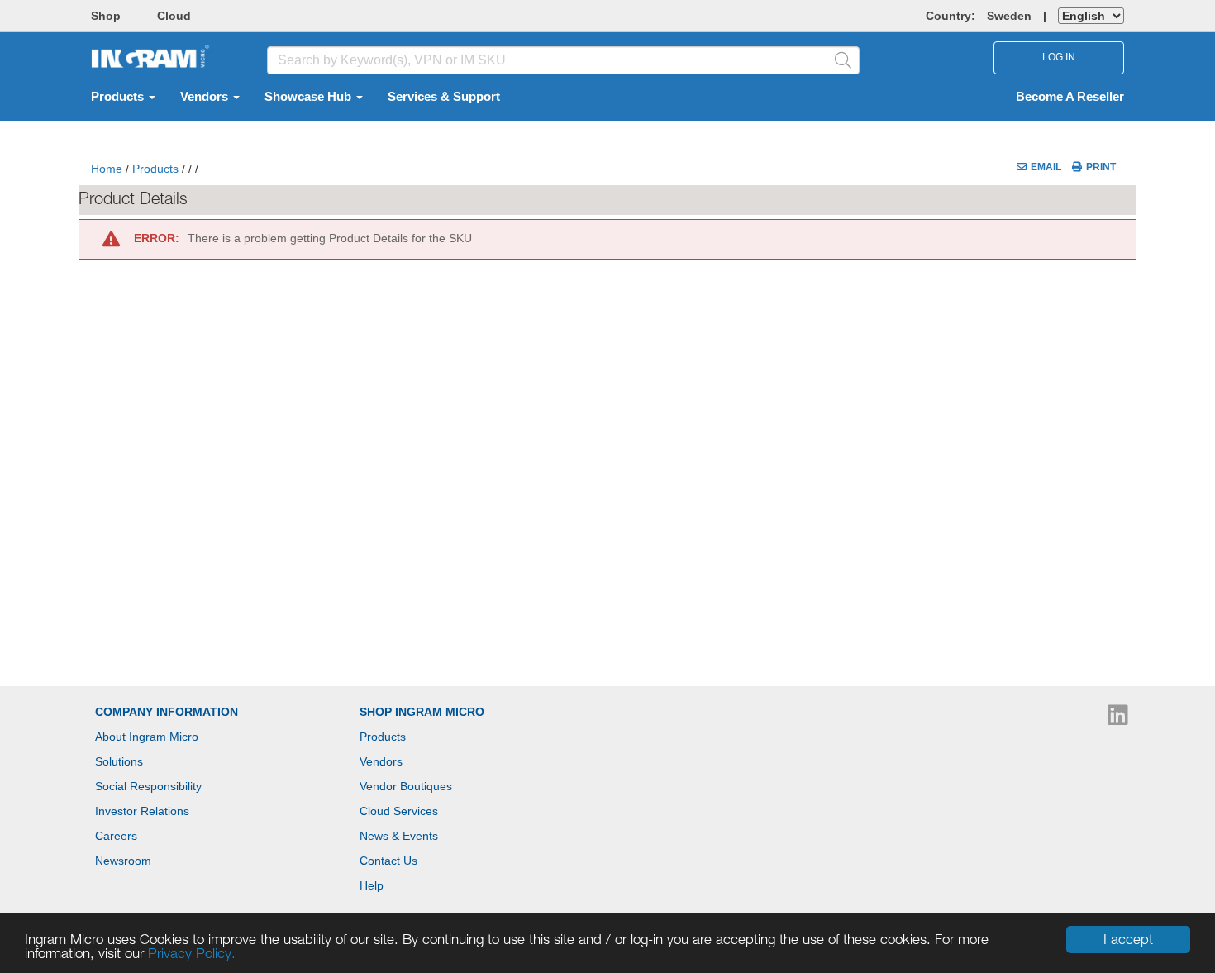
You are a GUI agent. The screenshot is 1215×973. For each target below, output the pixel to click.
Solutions (119, 761)
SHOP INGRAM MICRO (422, 711)
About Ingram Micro (146, 736)
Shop (106, 15)
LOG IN (1058, 57)
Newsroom (123, 860)
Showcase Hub (309, 96)
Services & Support (444, 96)
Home (106, 168)
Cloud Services (399, 811)
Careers (116, 835)
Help (372, 885)
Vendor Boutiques (406, 786)
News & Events (399, 835)
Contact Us (388, 860)
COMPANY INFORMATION (166, 711)
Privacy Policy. (192, 953)
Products (119, 96)
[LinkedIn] (1118, 719)
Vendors (205, 96)
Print (1101, 167)
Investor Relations (142, 811)
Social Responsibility (148, 786)
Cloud (174, 15)
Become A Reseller (1070, 96)
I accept (1128, 939)
